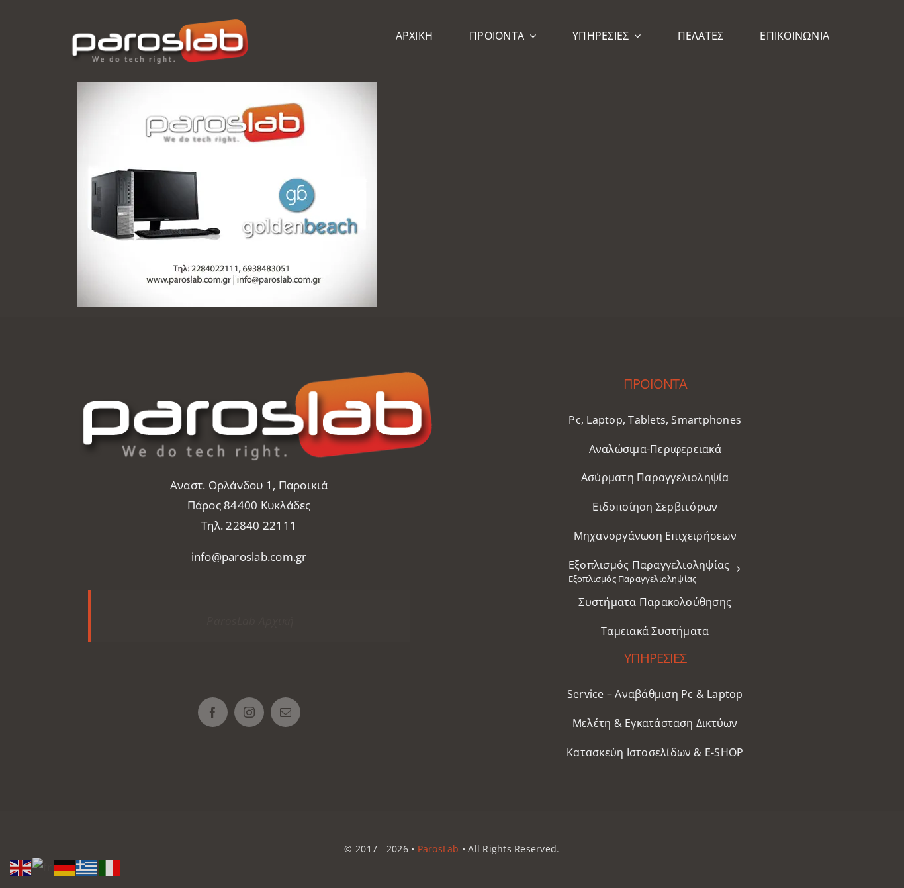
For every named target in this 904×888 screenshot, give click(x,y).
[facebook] (213, 712)
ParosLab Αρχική (250, 620)
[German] (65, 866)
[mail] (285, 712)
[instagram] (249, 712)
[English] (21, 866)
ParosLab (438, 848)
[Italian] (110, 866)
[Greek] (87, 866)
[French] (43, 866)
